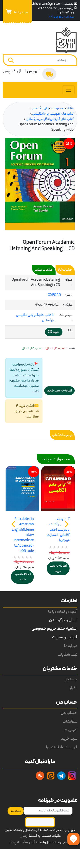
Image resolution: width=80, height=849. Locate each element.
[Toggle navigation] (68, 89)
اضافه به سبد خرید (22, 576)
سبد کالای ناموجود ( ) (61, 17)
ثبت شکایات (67, 654)
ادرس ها (70, 730)
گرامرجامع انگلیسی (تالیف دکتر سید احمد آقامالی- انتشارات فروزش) (58, 529)
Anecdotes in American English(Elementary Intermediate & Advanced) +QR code (23, 535)
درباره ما (70, 646)
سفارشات (69, 721)
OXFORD (54, 295)
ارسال (24, 836)
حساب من (68, 713)
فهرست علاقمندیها (61, 747)
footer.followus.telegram (61, 775)
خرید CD (54, 332)
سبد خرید (69, 738)
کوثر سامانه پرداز (22, 842)
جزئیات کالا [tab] (65, 269)
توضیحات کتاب (62, 435)
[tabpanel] (40, 307)
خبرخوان (40, 775)
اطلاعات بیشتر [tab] (43, 269)
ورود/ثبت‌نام (67, 12)
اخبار (73, 688)
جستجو (71, 679)
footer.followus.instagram (72, 775)
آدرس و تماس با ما (62, 611)
